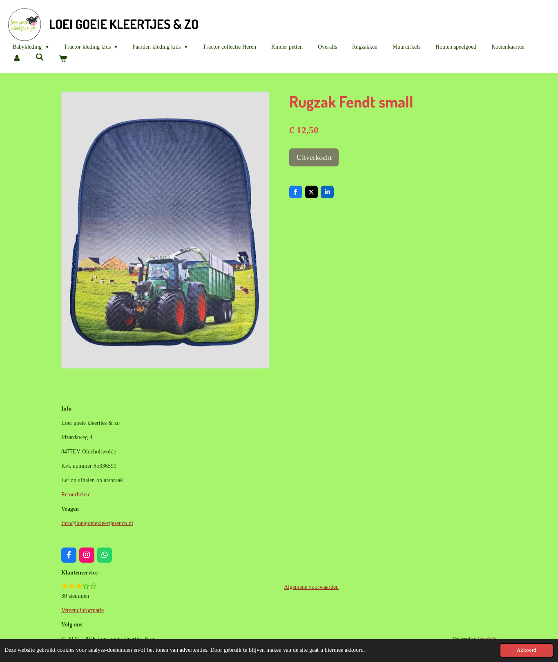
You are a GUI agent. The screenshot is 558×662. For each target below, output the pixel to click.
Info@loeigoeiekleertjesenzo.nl (97, 523)
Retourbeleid (76, 494)
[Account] (16, 59)
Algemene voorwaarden (311, 587)
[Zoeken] (40, 58)
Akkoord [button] (526, 650)
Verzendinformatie (82, 610)
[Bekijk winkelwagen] (62, 59)
